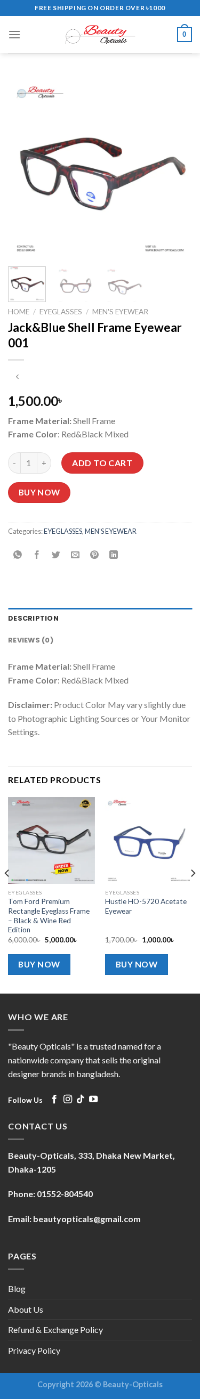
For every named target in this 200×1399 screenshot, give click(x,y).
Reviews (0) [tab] (30, 640)
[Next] (175, 166)
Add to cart (102, 463)
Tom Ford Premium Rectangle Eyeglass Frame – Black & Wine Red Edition (49, 915)
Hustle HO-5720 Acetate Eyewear (146, 906)
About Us (25, 1309)
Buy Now (39, 492)
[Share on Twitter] (56, 555)
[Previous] (25, 166)
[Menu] (14, 34)
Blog (17, 1288)
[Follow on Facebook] (54, 1099)
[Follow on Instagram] (67, 1099)
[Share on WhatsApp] (18, 555)
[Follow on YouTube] (93, 1099)
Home (18, 311)
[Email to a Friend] (75, 555)
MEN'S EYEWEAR (120, 311)
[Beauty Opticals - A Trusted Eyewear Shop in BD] (100, 34)
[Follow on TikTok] (80, 1099)
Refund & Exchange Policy (55, 1329)
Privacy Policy (34, 1350)
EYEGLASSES (60, 311)
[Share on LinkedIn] (114, 555)
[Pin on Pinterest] (94, 555)
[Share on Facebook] (37, 555)
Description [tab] (33, 618)
